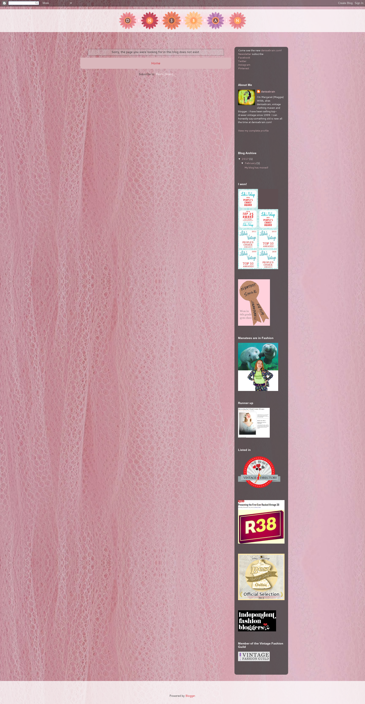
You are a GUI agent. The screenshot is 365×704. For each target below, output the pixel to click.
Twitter (242, 61)
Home (155, 63)
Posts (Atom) (164, 74)
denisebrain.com (271, 50)
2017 (245, 159)
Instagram (244, 64)
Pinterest (243, 68)
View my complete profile (253, 130)
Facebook (244, 57)
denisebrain (268, 91)
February (250, 163)
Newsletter (244, 54)
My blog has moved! (256, 167)
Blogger (190, 696)
